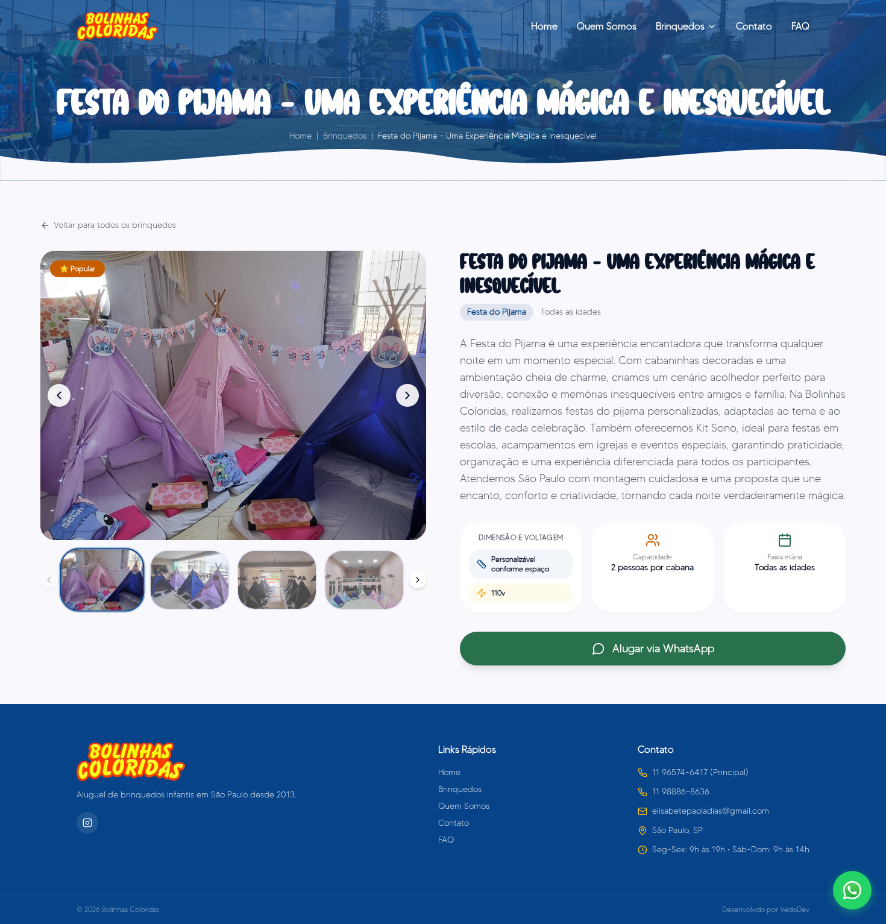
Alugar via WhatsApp (663, 648)
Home (544, 26)
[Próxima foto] (407, 395)
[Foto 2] (189, 580)
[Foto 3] (277, 580)
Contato (754, 26)
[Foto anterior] (59, 395)
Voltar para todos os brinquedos (115, 225)
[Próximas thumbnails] (417, 579)
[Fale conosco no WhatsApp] (852, 890)
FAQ (800, 26)
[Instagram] (87, 823)
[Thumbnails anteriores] (48, 579)
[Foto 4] (364, 580)
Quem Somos (606, 26)
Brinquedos (680, 26)
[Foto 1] (102, 580)
